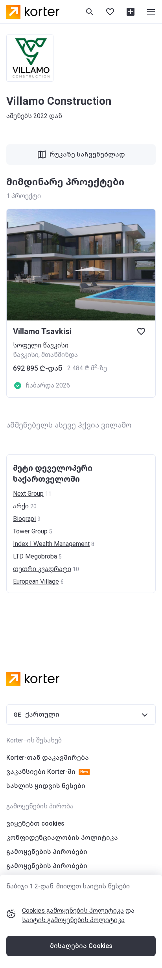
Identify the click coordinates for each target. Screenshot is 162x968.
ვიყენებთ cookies (35, 823)
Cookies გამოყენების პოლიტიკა (73, 910)
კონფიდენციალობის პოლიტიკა (62, 837)
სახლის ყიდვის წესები (45, 786)
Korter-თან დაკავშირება (47, 757)
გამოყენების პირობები (46, 851)
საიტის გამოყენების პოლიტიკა (73, 920)
